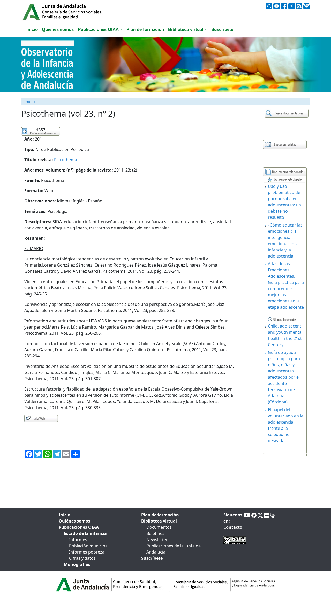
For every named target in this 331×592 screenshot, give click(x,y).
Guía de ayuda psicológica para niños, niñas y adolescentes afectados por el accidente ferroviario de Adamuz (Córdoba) (284, 377)
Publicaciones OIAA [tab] (79, 527)
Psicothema (65, 159)
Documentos (159, 527)
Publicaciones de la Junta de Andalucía (173, 549)
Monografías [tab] (77, 564)
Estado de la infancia (85, 533)
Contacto (232, 527)
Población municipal (89, 546)
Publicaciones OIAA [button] (98, 29)
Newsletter (157, 539)
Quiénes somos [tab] (58, 29)
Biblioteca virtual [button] (185, 29)
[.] (287, 113)
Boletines (155, 533)
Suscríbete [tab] (222, 29)
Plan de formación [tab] (145, 29)
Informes (78, 539)
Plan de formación (160, 515)
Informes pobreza (86, 552)
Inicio (29, 101)
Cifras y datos (82, 558)
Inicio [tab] (32, 29)
